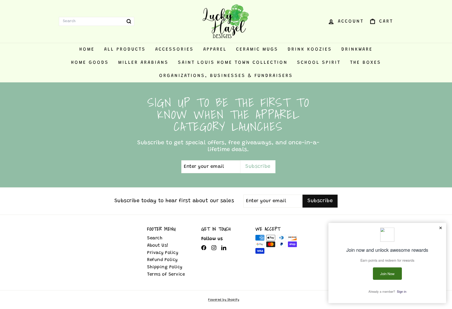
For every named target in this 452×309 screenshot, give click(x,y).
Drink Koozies (310, 49)
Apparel (215, 49)
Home (87, 49)
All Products (125, 49)
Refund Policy (162, 260)
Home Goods (90, 62)
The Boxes (365, 62)
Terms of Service (166, 274)
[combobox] (96, 21)
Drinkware (357, 49)
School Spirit (319, 62)
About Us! (158, 245)
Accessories (174, 49)
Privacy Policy (162, 253)
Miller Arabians (143, 62)
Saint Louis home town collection (233, 62)
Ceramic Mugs (257, 49)
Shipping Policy (164, 267)
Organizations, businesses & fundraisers (226, 75)
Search (154, 238)
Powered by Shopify (223, 299)
